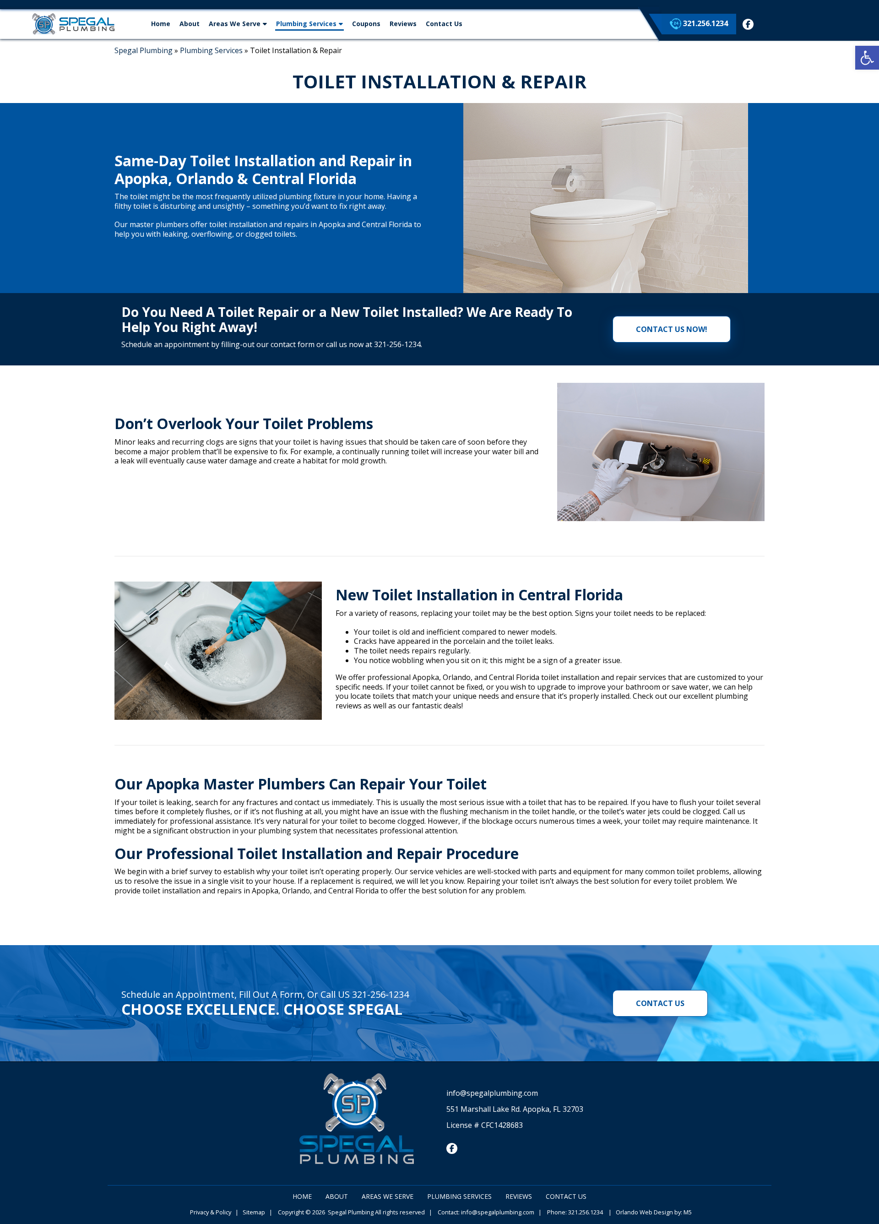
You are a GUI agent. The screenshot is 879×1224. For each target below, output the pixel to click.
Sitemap (254, 1212)
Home (160, 23)
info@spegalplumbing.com (492, 1093)
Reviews (403, 23)
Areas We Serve (234, 23)
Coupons (366, 23)
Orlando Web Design (644, 1212)
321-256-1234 (397, 344)
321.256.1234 (704, 23)
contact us (660, 1003)
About (189, 23)
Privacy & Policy (210, 1212)
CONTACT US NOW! (671, 329)
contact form (292, 344)
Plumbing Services (306, 23)
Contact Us (444, 23)
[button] (867, 58)
